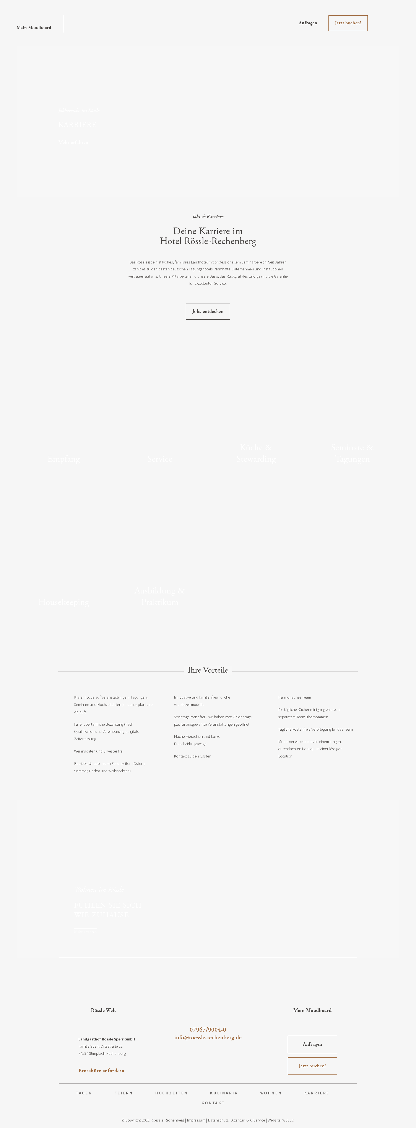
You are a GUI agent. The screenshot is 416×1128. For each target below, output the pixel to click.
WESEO (288, 1120)
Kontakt (213, 1102)
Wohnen (271, 1092)
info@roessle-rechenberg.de (208, 1038)
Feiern (123, 1092)
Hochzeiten (171, 1092)
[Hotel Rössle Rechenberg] (208, 23)
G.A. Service (255, 1120)
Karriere (317, 1092)
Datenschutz (218, 1120)
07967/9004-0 (208, 1030)
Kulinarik (224, 1092)
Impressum (196, 1120)
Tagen (84, 1092)
